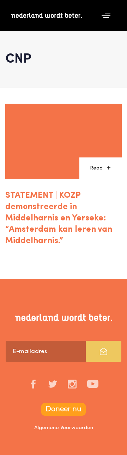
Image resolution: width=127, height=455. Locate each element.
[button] (106, 15)
